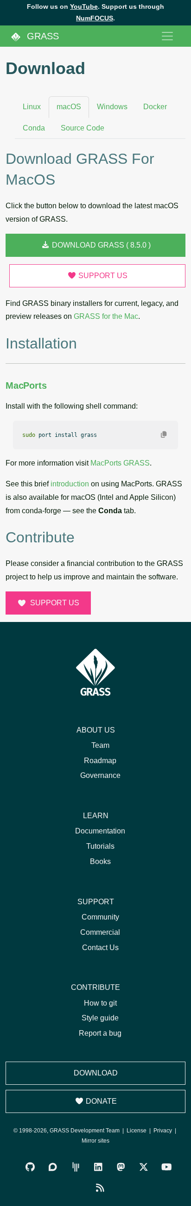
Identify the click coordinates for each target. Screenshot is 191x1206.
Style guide (100, 1018)
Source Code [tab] (82, 128)
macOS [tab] (69, 107)
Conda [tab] (34, 128)
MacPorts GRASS (120, 463)
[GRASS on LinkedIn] (98, 1167)
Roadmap (100, 761)
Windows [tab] (112, 107)
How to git (100, 1003)
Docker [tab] (155, 107)
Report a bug (100, 1033)
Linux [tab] (32, 107)
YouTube (84, 6)
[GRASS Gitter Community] (75, 1167)
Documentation (100, 831)
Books (100, 861)
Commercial (100, 932)
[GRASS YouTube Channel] (166, 1167)
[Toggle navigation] (167, 36)
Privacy (162, 1130)
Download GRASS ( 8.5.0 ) (100, 245)
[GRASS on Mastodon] (121, 1167)
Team (100, 745)
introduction (70, 484)
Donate (100, 1101)
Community (100, 917)
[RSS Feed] (100, 1188)
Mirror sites (95, 1141)
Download (96, 1073)
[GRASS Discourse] (53, 1167)
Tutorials (100, 846)
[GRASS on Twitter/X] (143, 1167)
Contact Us (100, 947)
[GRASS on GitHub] (30, 1167)
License (136, 1130)
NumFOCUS (94, 18)
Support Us (101, 276)
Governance (100, 775)
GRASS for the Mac (106, 316)
